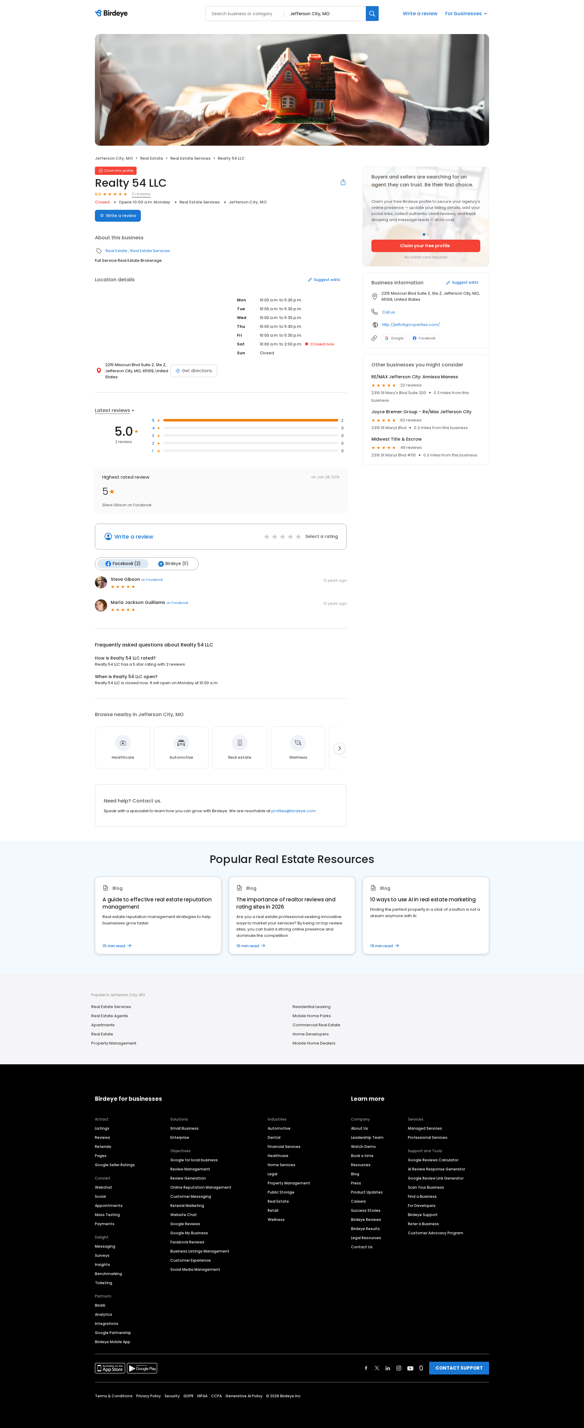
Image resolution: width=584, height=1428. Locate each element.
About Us (359, 1128)
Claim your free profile (425, 246)
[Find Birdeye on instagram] (398, 1368)
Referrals (103, 1146)
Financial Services (284, 1146)
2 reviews (141, 194)
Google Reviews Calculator (433, 1160)
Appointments (109, 1205)
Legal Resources (366, 1237)
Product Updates (367, 1192)
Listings (102, 1128)
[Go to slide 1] (424, 234)
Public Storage (281, 1192)
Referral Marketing (187, 1205)
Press (356, 1183)
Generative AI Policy (243, 1396)
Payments (104, 1223)
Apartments (103, 1025)
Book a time (362, 1155)
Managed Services (425, 1128)
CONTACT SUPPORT (459, 1368)
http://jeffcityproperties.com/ (411, 325)
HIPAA (202, 1396)
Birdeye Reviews (366, 1219)
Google (397, 338)
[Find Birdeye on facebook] (366, 1368)
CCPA (216, 1396)
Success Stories (366, 1210)
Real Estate (151, 158)
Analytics (103, 1314)
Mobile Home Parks (312, 1016)
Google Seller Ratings (115, 1164)
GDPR (188, 1396)
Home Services (281, 1164)
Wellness (276, 1219)
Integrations (106, 1323)
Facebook (427, 338)
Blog (355, 1174)
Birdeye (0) (176, 564)
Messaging (105, 1246)
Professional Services (427, 1137)
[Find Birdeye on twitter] (377, 1368)
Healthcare (278, 1155)
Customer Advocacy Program (435, 1233)
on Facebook (152, 579)
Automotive (279, 1128)
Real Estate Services (190, 158)
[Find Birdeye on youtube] (410, 1368)
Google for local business (194, 1160)
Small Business (184, 1128)
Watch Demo (363, 1146)
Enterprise (179, 1137)
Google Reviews (185, 1223)
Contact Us (362, 1247)
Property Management (113, 1043)
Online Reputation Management (200, 1187)
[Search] (372, 13)
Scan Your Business (426, 1187)
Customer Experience (190, 1260)
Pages (100, 1155)
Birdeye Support (423, 1214)
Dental (274, 1137)
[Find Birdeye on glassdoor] (421, 1368)
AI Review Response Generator (436, 1169)
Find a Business (422, 1196)
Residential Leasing (312, 1007)
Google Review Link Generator (436, 1178)
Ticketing (103, 1282)
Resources (360, 1164)
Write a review (420, 13)
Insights (102, 1264)
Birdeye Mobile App (112, 1341)
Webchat (103, 1187)
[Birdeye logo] (112, 13)
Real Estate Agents (109, 1016)
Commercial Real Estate (316, 1025)
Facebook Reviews (187, 1242)
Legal (272, 1174)
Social (100, 1196)
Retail (273, 1210)
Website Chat (183, 1214)
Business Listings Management (199, 1251)
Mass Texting (107, 1214)
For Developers (422, 1205)
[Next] (339, 748)
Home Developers (311, 1034)
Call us (388, 312)
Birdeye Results (365, 1228)
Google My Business (189, 1233)
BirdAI (100, 1305)
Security (172, 1396)
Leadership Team (367, 1137)
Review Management (190, 1169)
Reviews (102, 1137)
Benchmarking (108, 1273)
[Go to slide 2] (428, 234)
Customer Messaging (190, 1196)
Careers (358, 1201)
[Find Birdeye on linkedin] (387, 1368)
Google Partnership (113, 1332)
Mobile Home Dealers (314, 1043)
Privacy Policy (148, 1396)
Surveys (102, 1255)
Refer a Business (423, 1223)
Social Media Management (195, 1269)
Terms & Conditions (114, 1396)
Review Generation (188, 1178)
